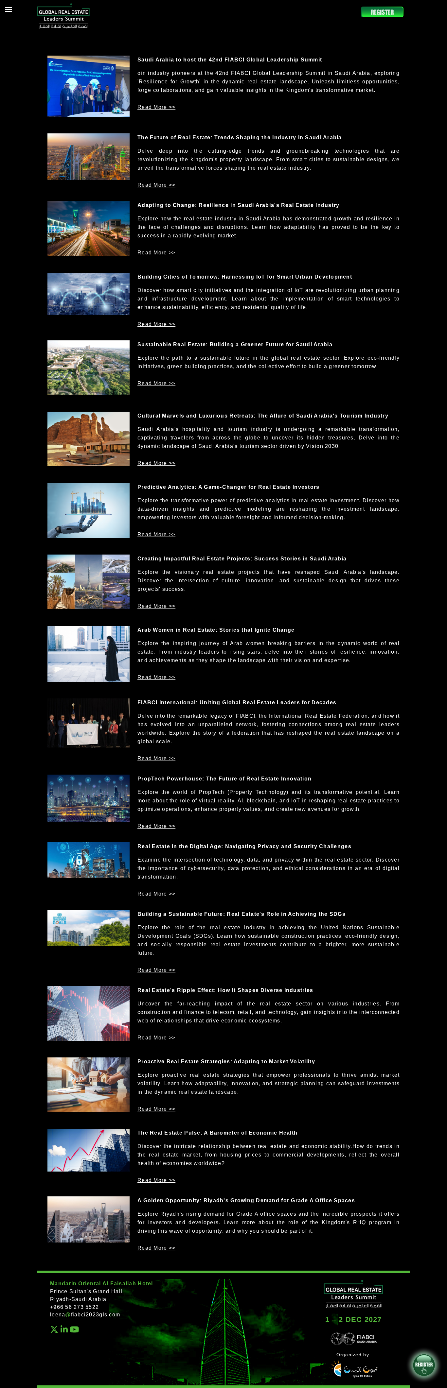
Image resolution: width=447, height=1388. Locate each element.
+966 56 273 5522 (74, 1307)
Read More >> (156, 107)
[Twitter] (54, 1330)
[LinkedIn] (64, 1330)
